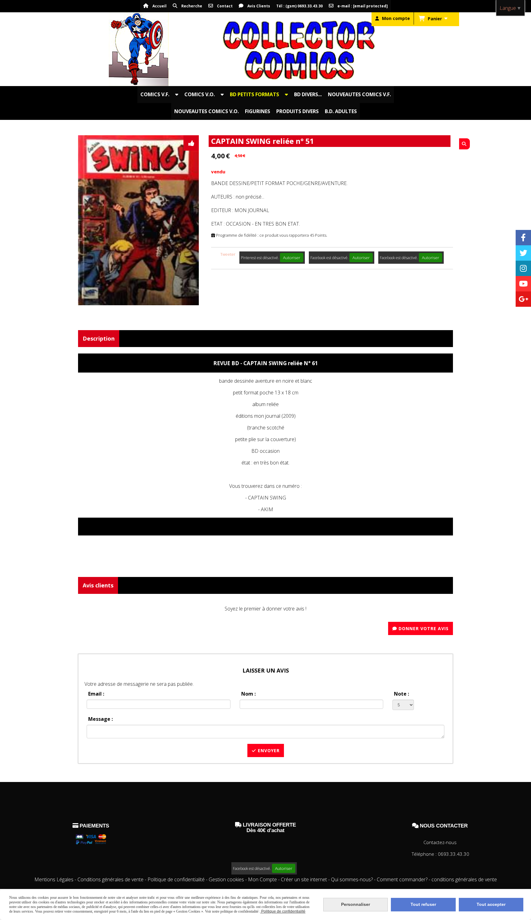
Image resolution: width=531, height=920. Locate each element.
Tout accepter (491, 904)
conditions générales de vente (464, 879)
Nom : (248, 693)
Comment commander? (403, 879)
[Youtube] (523, 283)
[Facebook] (523, 237)
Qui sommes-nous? (352, 879)
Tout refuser (423, 904)
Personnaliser (355, 904)
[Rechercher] (464, 143)
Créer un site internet (304, 879)
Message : (100, 719)
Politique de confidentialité (176, 879)
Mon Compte (262, 879)
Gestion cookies (227, 879)
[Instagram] (523, 268)
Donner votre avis (423, 628)
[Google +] (523, 299)
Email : (96, 693)
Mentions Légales (53, 879)
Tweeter (227, 254)
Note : (401, 693)
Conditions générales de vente (110, 879)
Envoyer (268, 750)
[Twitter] (523, 253)
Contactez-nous (440, 842)
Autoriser (291, 257)
